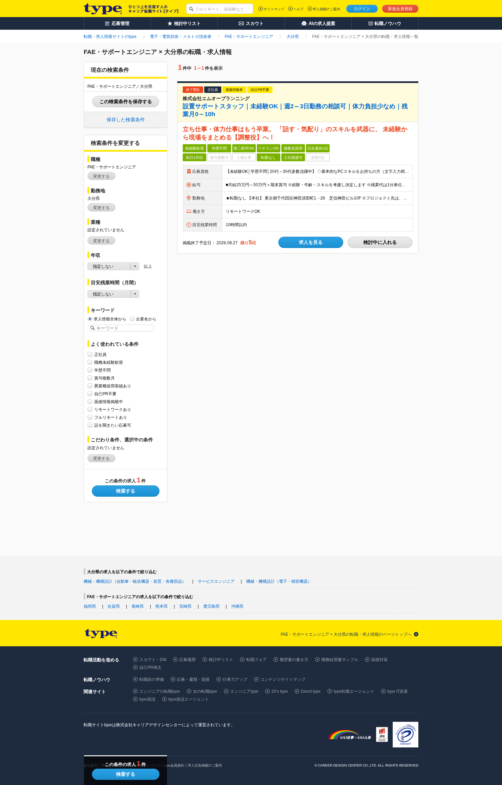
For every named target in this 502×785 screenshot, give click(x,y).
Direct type (311, 691)
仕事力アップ (235, 679)
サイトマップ (274, 9)
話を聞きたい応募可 (112, 425)
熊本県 (161, 606)
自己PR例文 (150, 667)
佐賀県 (114, 606)
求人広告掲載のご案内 (205, 765)
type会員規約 (174, 765)
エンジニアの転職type (159, 691)
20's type (279, 691)
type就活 (147, 699)
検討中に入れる (380, 242)
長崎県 (137, 606)
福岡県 (90, 606)
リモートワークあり (112, 409)
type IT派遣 (397, 691)
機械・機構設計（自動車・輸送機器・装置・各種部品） (135, 581)
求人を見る (311, 242)
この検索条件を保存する (125, 101)
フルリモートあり (110, 417)
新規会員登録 (400, 8)
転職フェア (256, 659)
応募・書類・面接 (193, 679)
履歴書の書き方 (294, 659)
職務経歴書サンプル (339, 659)
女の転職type (205, 691)
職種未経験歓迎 (108, 362)
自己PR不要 (105, 393)
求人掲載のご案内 (326, 9)
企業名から (146, 319)
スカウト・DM (152, 659)
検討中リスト (221, 659)
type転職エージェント (354, 691)
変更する (101, 176)
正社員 (100, 354)
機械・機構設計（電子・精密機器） (279, 581)
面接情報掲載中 (108, 401)
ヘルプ (298, 9)
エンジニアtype (244, 691)
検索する (125, 491)
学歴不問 (102, 370)
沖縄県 (237, 606)
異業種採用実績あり (112, 386)
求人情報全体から (110, 319)
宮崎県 (185, 606)
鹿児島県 (211, 606)
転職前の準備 (151, 679)
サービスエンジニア (216, 581)
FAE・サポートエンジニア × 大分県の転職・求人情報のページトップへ (346, 634)
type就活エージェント (188, 699)
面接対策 (379, 659)
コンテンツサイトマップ (282, 679)
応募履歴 (187, 659)
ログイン (362, 8)
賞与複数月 (104, 378)
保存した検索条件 (126, 119)
